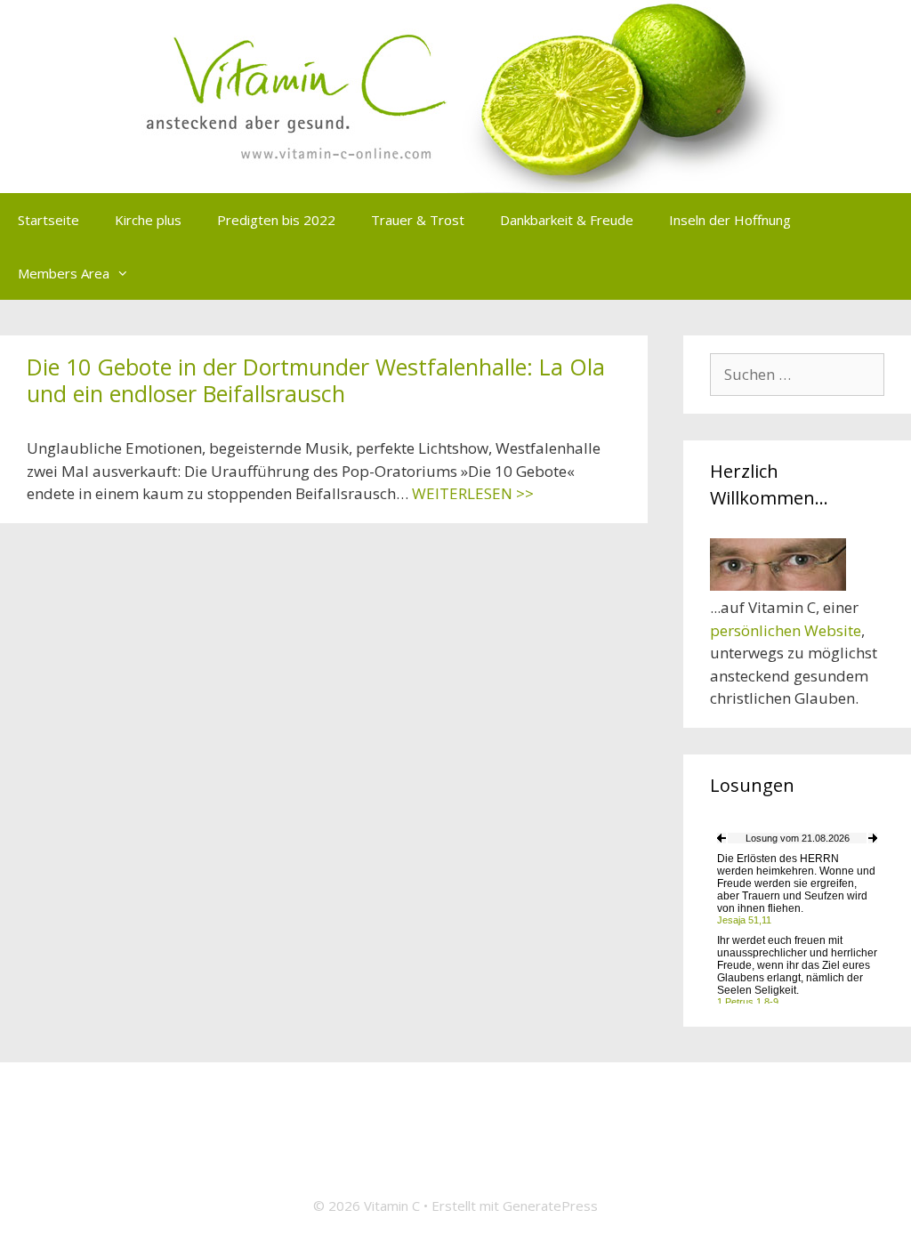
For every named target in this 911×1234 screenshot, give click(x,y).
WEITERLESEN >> (473, 493)
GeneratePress (550, 1205)
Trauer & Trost (417, 220)
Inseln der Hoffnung (730, 220)
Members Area (63, 273)
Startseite (48, 220)
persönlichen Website (785, 630)
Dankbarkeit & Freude (566, 220)
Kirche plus (148, 220)
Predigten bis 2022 (276, 220)
